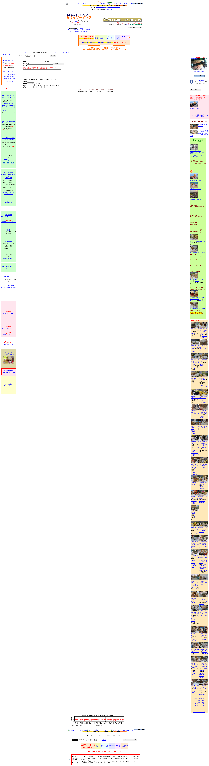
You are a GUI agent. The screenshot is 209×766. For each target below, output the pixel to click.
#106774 (192, 300)
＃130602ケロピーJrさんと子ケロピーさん (203, 386)
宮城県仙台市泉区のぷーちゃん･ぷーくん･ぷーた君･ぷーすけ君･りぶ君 (203, 399)
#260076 (193, 503)
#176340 (193, 673)
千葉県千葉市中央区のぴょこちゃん (203, 361)
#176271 (201, 365)
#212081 (193, 333)
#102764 (204, 652)
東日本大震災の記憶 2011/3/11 (195, 151)
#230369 (204, 639)
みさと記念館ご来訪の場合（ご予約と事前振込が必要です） (97, 42)
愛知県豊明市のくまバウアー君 (195, 556)
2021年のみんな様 (199, 705)
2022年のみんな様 (199, 704)
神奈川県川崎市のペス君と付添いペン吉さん (203, 466)
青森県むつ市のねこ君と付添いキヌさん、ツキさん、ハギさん (203, 613)
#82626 (193, 430)
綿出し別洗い (5, 105)
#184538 (193, 433)
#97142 (197, 281)
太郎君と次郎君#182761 (203, 567)
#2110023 (202, 694)
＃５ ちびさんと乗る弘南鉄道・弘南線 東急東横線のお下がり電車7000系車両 (199, 133)
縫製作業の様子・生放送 (199, 71)
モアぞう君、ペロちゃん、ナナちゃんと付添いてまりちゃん (195, 448)
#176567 (193, 472)
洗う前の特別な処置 (8, 103)
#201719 (193, 471)
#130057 (205, 381)
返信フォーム (52, 52)
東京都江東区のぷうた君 (195, 634)
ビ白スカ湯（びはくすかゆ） (8, 107)
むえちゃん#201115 (194, 638)
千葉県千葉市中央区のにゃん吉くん (195, 398)
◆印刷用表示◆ (65, 52)
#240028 (193, 567)
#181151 (193, 693)
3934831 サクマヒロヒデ (112, 9)
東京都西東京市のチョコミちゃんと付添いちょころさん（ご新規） (203, 544)
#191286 (193, 516)
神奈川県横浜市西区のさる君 (197, 308)
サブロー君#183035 (194, 620)
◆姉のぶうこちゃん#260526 (203, 349)
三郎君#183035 (203, 570)
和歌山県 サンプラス (8, 194)
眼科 (8, 230)
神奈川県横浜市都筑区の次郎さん (195, 614)
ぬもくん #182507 (195, 640)
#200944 (201, 364)
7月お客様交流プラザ (195, 189)
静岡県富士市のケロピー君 (203, 379)
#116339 (193, 654)
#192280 (196, 533)
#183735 (193, 431)
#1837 (197, 381)
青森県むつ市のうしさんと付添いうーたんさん (203, 600)
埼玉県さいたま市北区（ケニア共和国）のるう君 (203, 413)
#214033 (193, 690)
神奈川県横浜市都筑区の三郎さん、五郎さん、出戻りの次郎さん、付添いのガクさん (203, 559)
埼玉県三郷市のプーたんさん (195, 528)
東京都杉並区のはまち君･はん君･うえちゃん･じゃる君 (195, 665)
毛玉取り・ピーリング (8, 110)
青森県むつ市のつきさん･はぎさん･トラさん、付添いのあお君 (195, 584)
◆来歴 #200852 (202, 531)
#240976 (201, 487)
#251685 (193, 590)
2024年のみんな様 (199, 700)
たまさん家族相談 (85, 29)
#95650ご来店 (194, 474)
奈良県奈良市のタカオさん (195, 513)
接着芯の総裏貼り (8, 258)
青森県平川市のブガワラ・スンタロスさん (203, 583)
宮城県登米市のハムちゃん (203, 497)
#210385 (204, 669)
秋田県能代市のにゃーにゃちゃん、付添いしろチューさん (195, 413)
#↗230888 (194, 565)
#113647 (193, 382)
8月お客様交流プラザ (195, 108)
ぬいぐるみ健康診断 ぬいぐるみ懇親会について (8, 287)
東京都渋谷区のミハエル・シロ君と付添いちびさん (203, 665)
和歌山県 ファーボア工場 (9, 192)
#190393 (193, 691)
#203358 (193, 564)
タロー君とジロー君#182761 (195, 617)
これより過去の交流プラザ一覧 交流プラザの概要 (200, 115)
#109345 (201, 300)
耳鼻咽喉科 (8, 241)
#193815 (196, 368)
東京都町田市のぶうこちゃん (195, 379)
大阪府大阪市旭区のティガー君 (203, 483)
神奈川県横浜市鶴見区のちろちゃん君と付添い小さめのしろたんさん (195, 362)
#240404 (193, 350)
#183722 (193, 563)
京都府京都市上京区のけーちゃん (195, 443)
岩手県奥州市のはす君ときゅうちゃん (195, 427)
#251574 (196, 588)
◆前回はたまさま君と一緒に (195, 546)
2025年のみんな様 (199, 698)
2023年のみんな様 (199, 702)
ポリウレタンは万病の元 (8, 222)
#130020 (193, 671)
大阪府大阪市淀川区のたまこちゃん (195, 543)
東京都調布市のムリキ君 (196, 279)
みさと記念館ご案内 (85, 28)
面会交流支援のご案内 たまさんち (79, 31)
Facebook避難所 (201, 80)
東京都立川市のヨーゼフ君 (195, 686)
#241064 (193, 351)
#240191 (195, 688)
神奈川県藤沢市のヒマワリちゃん (195, 330)
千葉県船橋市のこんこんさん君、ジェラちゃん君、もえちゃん (203, 688)
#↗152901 (194, 561)
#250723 (193, 602)
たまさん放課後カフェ (74, 29)
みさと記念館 (78, 21)
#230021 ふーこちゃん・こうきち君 (195, 454)
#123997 (193, 560)
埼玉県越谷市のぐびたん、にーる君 (195, 600)
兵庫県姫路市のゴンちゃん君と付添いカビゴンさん (203, 636)
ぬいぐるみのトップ (8, 54)
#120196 (201, 674)
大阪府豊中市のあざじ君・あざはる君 (195, 347)
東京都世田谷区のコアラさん (197, 252)
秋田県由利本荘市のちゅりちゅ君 (197, 242)
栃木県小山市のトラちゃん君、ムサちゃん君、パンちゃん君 (195, 466)
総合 (119, 7)
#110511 (201, 676)
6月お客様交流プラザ (195, 199)
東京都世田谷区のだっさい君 (195, 483)
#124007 (201, 417)
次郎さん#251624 (203, 565)
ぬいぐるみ (98, 7)
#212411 (193, 674)
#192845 (201, 488)
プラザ (82, 24)
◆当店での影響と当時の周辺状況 (197, 153)
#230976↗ (194, 501)
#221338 (201, 337)
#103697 (201, 677)
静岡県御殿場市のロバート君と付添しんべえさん (195, 651)
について (8, 202)
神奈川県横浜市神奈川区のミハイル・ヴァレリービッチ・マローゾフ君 (203, 331)
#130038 (201, 673)
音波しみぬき (12, 105)
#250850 (193, 502)
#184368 (201, 670)
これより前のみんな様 (199, 712)
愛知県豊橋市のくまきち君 (203, 426)
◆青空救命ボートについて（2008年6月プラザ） (197, 156)
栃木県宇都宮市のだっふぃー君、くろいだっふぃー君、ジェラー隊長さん (203, 444)
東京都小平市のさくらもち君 (203, 649)
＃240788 (204, 336)
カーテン (116, 7)
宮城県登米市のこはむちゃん (195, 497)
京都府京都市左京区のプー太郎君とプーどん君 (197, 298)
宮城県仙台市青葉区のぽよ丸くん (203, 529)
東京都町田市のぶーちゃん (203, 346)
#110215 (205, 653)
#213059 (201, 416)
